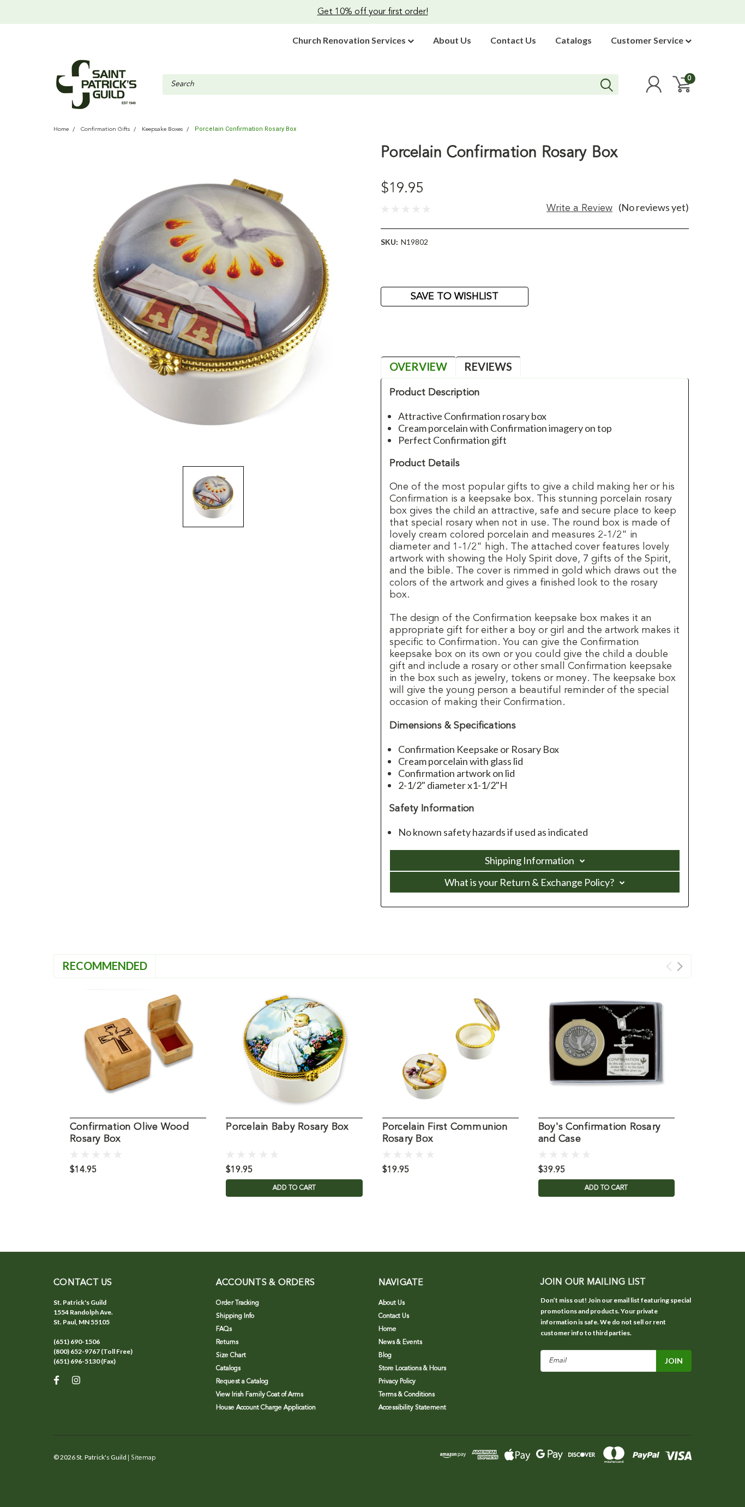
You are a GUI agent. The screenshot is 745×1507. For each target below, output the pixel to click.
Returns (227, 1342)
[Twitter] (442, 338)
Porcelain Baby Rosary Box (287, 1127)
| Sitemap (141, 1458)
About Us (452, 40)
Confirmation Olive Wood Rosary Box (129, 1133)
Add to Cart (294, 1188)
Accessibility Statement (412, 1407)
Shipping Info (235, 1316)
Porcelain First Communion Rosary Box (445, 1133)
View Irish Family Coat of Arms (259, 1394)
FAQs (224, 1329)
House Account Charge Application (266, 1407)
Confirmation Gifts (105, 129)
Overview (418, 366)
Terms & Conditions (406, 1394)
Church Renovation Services (349, 40)
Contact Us (513, 40)
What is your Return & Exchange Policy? (529, 882)
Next (679, 966)
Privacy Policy (397, 1381)
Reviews (488, 366)
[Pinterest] (460, 338)
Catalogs (573, 40)
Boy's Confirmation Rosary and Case (599, 1133)
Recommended (104, 965)
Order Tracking (237, 1303)
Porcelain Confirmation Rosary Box (245, 128)
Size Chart (231, 1355)
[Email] (406, 338)
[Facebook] (388, 338)
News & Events (400, 1342)
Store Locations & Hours (412, 1368)
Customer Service (648, 40)
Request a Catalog (242, 1381)
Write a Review (579, 208)
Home (61, 129)
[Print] (424, 338)
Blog (385, 1355)
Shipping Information (529, 860)
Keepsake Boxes (162, 129)
